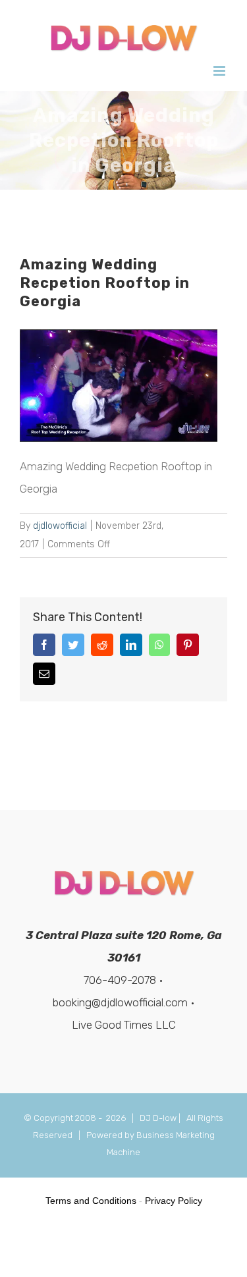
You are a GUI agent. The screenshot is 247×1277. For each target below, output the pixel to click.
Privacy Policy (173, 1200)
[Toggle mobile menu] (220, 71)
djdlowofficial (60, 525)
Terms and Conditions (90, 1200)
